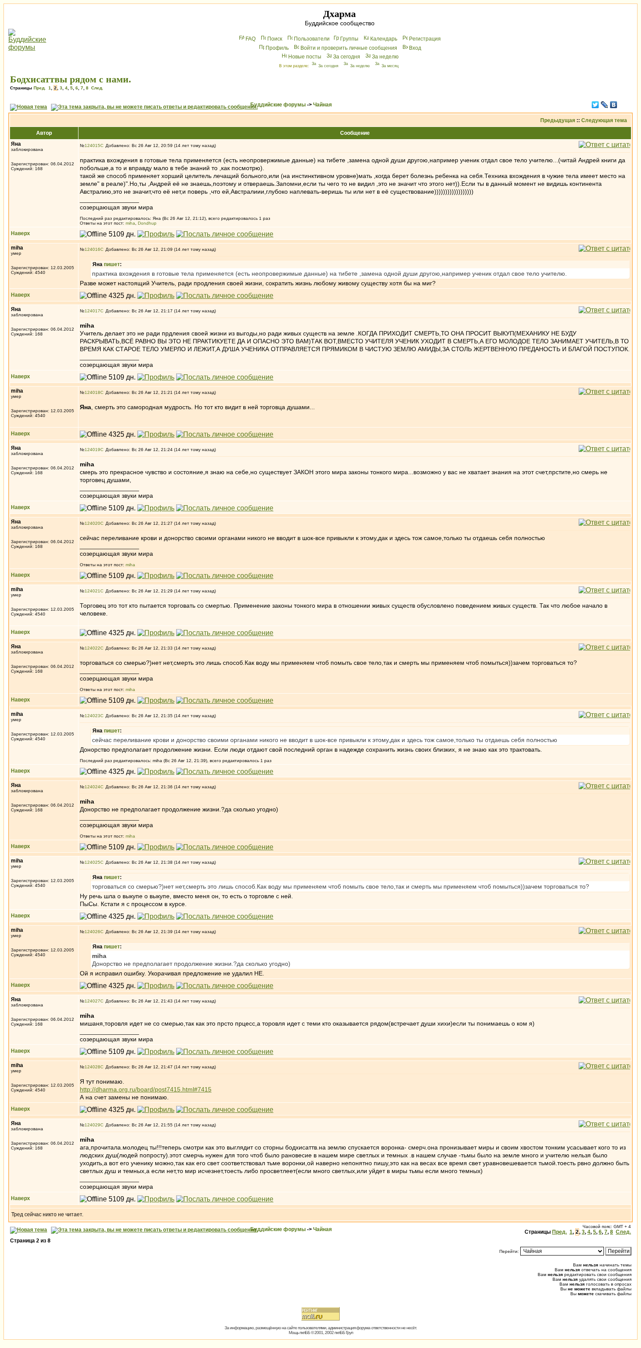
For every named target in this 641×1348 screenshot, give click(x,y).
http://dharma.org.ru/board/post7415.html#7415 (145, 1089)
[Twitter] (595, 104)
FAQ (250, 39)
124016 (92, 249)
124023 (92, 715)
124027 (92, 1001)
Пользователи (312, 39)
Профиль (277, 48)
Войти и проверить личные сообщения (348, 48)
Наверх (20, 233)
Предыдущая (557, 120)
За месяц (390, 66)
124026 (92, 931)
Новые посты (304, 57)
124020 (92, 523)
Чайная (322, 105)
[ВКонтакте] (613, 104)
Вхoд (415, 48)
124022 (92, 648)
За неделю (385, 57)
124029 (92, 1124)
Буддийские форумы (278, 105)
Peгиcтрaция (425, 39)
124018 (92, 392)
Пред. (40, 88)
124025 (92, 862)
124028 (92, 1066)
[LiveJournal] (604, 104)
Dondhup (147, 223)
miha (130, 223)
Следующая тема (604, 120)
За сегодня (346, 57)
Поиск (274, 39)
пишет (112, 264)
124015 (92, 145)
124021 (92, 590)
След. (97, 88)
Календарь (383, 39)
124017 (92, 310)
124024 (92, 786)
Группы (349, 39)
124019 (92, 449)
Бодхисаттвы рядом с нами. (70, 79)
